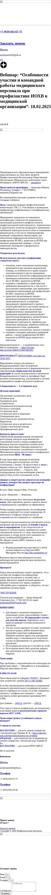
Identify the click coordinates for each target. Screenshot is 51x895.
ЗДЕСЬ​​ (18, 703)
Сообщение (6, 890)
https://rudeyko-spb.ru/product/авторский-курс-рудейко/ (23, 734)
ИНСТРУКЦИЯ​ (8, 592)
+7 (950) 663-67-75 (11, 31)
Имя (2, 874)
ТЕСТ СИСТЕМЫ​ (33, 681)
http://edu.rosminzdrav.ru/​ (36, 552)
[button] (25, 25)
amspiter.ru (36, 182)
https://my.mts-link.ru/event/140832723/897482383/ (17, 348)
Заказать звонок (12, 43)
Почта (4, 49)
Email (3, 877)
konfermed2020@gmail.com (13, 602)
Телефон (5, 773)
